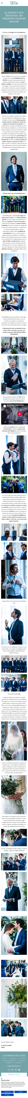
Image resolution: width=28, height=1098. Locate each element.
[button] (2, 3)
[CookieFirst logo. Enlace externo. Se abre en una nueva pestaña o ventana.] (1, 1078)
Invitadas (13, 1058)
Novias (4, 1058)
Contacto (18, 1062)
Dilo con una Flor (19, 765)
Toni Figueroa (19, 649)
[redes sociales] (9, 1069)
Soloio (16, 225)
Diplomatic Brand (19, 850)
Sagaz (6, 850)
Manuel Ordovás (20, 651)
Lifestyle (22, 1058)
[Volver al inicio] (14, 3)
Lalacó (8, 703)
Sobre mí (9, 1062)
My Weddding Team (18, 78)
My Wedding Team (20, 193)
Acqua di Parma (6, 601)
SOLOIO (5, 80)
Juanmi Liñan (5, 649)
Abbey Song (19, 705)
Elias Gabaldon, (11, 651)
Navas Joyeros (19, 772)
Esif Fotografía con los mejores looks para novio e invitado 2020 (14, 147)
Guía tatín (21, 1060)
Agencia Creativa (9, 1060)
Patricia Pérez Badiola (7, 713)
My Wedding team (7, 215)
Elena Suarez (5, 816)
